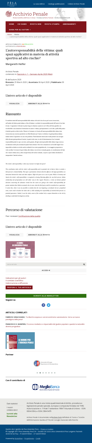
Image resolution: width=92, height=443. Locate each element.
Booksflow (19, 438)
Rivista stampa (52, 24)
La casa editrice (39, 4)
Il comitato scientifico (14, 280)
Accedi (45, 270)
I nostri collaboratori (12, 408)
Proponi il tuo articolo (19, 287)
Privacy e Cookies (47, 429)
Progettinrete (29, 438)
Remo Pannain (48, 18)
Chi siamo (22, 24)
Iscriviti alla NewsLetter (46, 296)
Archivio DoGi (57, 417)
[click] (84, 264)
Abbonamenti (69, 24)
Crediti (38, 438)
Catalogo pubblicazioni (56, 4)
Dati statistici (12, 403)
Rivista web (35, 24)
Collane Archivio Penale (76, 4)
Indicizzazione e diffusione (17, 283)
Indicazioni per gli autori (16, 278)
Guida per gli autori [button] (19, 30)
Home (11, 24)
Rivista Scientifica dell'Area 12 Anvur (24, 18)
